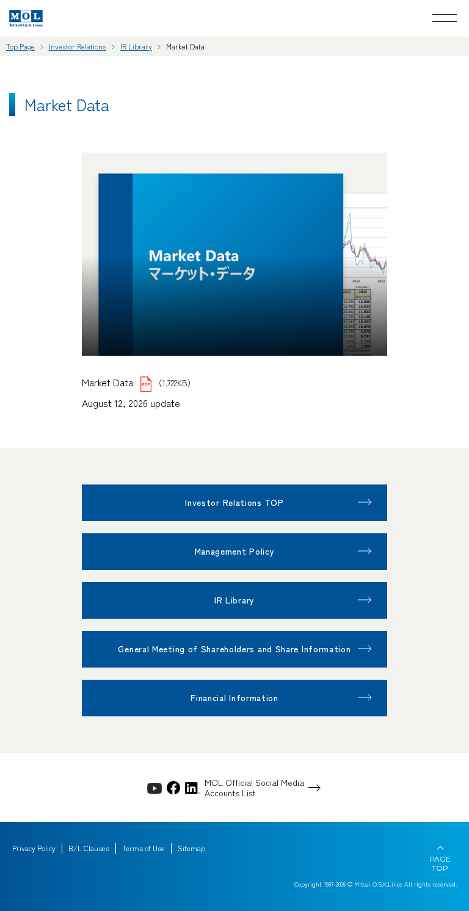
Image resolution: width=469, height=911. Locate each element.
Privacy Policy (34, 848)
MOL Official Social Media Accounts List (254, 787)
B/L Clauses (88, 848)
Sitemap (191, 848)
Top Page (20, 46)
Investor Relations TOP (234, 502)
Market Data (109, 382)
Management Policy (235, 551)
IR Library (136, 46)
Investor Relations (77, 46)
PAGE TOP (440, 863)
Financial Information (234, 697)
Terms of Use (143, 848)
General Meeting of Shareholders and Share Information (234, 649)
